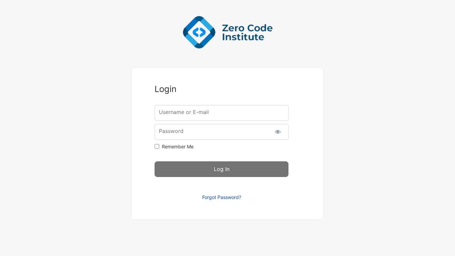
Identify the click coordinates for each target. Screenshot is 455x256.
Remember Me (178, 146)
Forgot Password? (221, 197)
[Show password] (277, 132)
